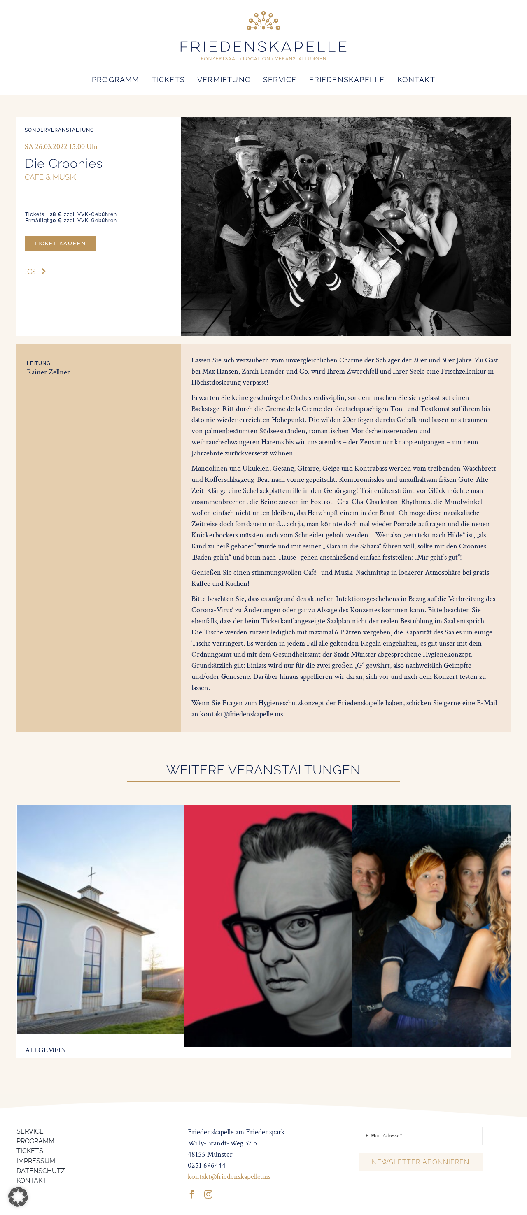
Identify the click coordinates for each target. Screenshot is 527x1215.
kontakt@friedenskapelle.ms (229, 1176)
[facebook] (192, 1194)
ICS (30, 271)
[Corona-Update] (135, 810)
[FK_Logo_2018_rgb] (263, 11)
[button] (18, 1197)
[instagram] (208, 1194)
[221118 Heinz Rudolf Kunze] (305, 810)
